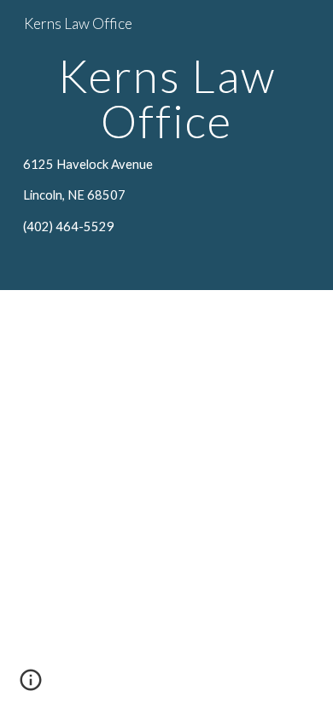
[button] (30, 685)
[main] (166, 145)
